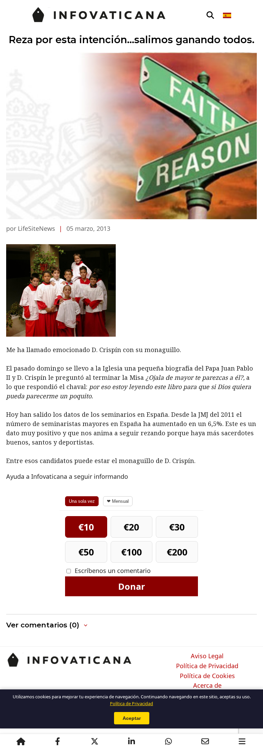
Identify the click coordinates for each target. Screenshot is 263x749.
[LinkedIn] (131, 741)
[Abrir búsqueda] (210, 15)
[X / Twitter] (94, 741)
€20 (131, 527)
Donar (131, 586)
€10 (86, 527)
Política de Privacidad (207, 666)
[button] (47, 625)
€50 (86, 552)
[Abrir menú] (242, 741)
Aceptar (132, 718)
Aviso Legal (207, 656)
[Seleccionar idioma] (227, 15)
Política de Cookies (207, 676)
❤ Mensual (118, 501)
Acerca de (207, 685)
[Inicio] (21, 741)
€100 (131, 552)
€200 (177, 552)
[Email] (205, 741)
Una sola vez (82, 501)
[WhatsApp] (168, 741)
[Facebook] (57, 741)
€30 (177, 527)
